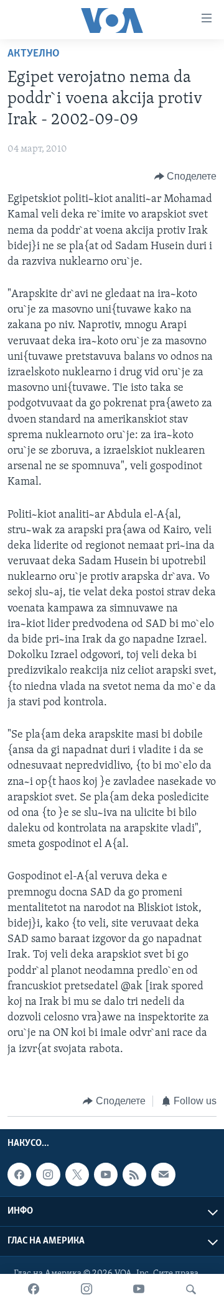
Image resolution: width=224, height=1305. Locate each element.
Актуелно (33, 54)
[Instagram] (86, 1289)
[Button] (185, 176)
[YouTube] (138, 1289)
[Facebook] (33, 1289)
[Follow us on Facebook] (19, 1174)
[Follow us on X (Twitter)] (77, 1174)
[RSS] (134, 1174)
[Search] (191, 1289)
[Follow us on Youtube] (106, 1174)
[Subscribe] (163, 1174)
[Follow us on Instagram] (48, 1174)
